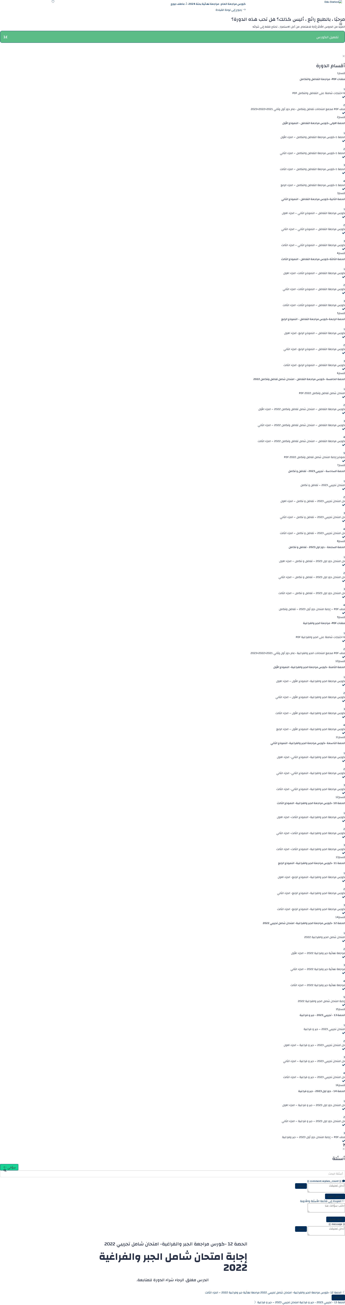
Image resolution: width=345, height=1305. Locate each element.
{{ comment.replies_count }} (324, 1181)
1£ (5, 37)
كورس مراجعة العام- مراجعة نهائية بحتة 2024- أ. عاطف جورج (208, 4)
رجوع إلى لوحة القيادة (229, 10)
